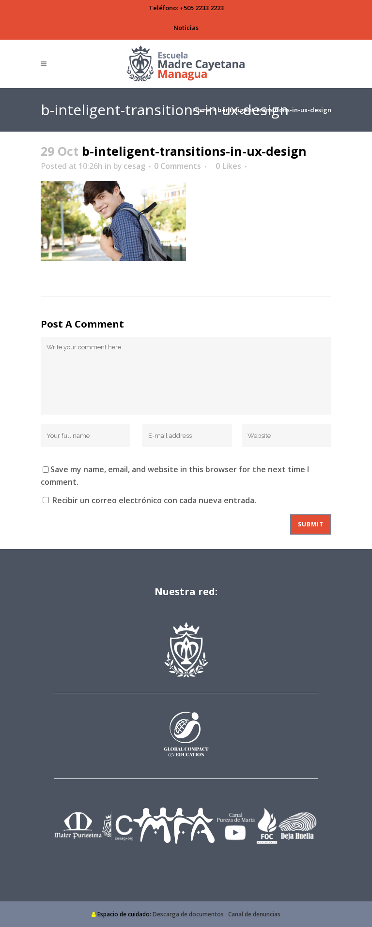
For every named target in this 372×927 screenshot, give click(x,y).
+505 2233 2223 (202, 7)
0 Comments (177, 166)
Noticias (186, 27)
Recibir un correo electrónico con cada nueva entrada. (154, 500)
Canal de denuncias (254, 914)
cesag (134, 166)
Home (201, 109)
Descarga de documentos (188, 914)
